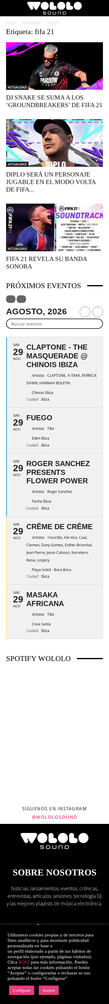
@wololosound (55, 817)
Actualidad (17, 87)
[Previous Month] (85, 312)
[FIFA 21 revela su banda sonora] (54, 227)
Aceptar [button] (48, 990)
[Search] (100, 8)
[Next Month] (97, 312)
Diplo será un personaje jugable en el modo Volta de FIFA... (51, 182)
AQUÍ (24, 962)
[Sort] (21, 299)
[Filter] (10, 299)
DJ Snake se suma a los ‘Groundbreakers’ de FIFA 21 (54, 101)
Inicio (11, 22)
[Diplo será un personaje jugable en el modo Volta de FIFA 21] (54, 143)
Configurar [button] (22, 990)
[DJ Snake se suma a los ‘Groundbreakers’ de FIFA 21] (54, 66)
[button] (10, 8)
